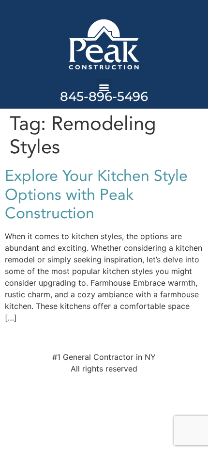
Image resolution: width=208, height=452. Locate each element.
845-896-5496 (104, 96)
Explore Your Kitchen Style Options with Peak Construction (96, 194)
